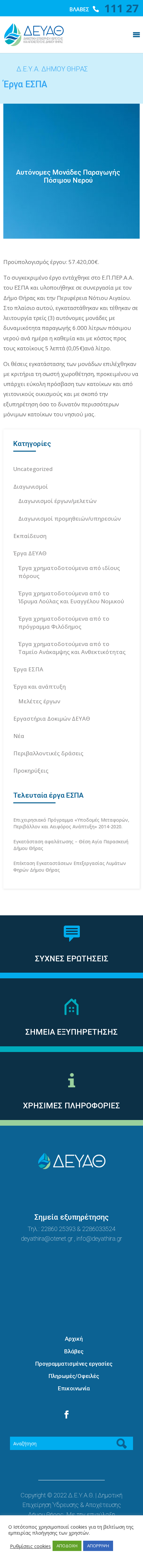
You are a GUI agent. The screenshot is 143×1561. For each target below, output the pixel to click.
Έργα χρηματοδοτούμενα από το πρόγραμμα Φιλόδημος (63, 622)
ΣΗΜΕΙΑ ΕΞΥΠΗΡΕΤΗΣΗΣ (71, 1032)
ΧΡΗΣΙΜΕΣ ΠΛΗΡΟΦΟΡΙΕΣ (71, 1105)
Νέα (18, 736)
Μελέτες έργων (39, 701)
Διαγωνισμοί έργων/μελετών (57, 501)
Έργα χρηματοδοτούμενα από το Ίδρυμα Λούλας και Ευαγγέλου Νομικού (71, 597)
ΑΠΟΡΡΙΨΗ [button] (98, 1546)
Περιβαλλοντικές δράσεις (48, 753)
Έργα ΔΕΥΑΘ (30, 553)
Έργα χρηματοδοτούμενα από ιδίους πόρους (69, 572)
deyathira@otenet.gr (47, 1238)
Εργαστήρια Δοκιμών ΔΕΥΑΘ (51, 718)
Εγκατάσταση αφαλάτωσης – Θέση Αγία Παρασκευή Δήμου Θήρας (70, 844)
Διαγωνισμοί (30, 486)
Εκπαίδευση (30, 536)
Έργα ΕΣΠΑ (28, 669)
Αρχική (74, 1338)
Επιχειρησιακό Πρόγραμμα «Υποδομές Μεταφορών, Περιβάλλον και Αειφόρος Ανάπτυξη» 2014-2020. (71, 823)
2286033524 (98, 1228)
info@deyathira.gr (99, 1238)
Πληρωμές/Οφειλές (74, 1376)
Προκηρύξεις (31, 770)
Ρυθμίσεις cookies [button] (30, 1546)
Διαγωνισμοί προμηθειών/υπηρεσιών (69, 518)
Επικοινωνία (74, 1388)
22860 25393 (58, 1228)
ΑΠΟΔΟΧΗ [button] (67, 1546)
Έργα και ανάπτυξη (39, 686)
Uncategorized (33, 469)
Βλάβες (73, 1351)
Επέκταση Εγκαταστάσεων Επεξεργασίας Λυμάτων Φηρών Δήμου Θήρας (69, 866)
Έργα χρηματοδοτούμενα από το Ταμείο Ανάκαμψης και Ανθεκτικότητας (72, 648)
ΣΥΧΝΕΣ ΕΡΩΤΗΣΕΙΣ (71, 958)
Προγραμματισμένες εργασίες (73, 1363)
